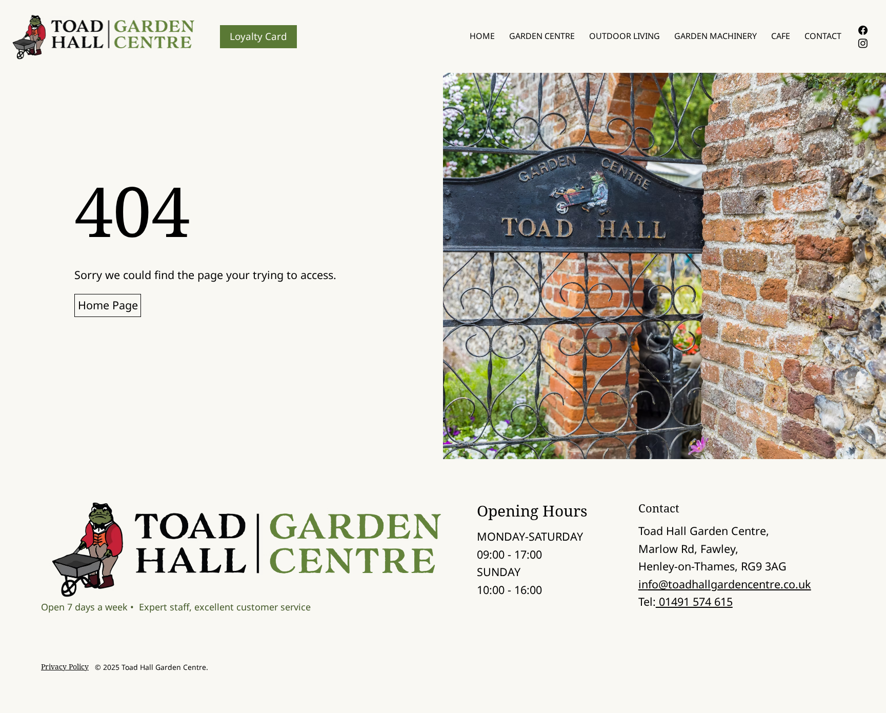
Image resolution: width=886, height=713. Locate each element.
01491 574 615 (694, 601)
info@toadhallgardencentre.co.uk (724, 584)
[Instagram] (863, 43)
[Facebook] (863, 30)
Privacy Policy (65, 666)
